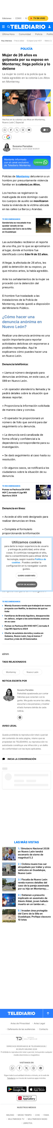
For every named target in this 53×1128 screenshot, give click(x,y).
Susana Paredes (23, 146)
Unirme (38, 162)
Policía (38, 34)
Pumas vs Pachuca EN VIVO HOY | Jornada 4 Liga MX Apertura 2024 (16, 492)
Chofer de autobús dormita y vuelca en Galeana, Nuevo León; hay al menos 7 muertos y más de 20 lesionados (24, 636)
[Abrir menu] (3, 27)
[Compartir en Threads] (22, 129)
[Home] (27, 27)
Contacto (43, 1029)
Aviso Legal (39, 1023)
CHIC (37, 1115)
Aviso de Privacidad (20, 1023)
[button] (7, 137)
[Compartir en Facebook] (10, 129)
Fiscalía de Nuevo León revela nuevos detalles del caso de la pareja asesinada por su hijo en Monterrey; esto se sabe (33, 885)
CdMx (18, 18)
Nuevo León (32, 672)
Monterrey (23, 176)
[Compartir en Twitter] (16, 129)
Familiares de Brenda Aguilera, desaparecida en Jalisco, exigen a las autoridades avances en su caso (27, 618)
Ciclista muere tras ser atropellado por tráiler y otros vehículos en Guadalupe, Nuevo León (34, 869)
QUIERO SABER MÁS (26, 575)
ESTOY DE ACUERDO (26, 584)
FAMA (46, 1115)
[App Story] (37, 1089)
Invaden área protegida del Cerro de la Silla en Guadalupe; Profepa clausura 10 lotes (34, 915)
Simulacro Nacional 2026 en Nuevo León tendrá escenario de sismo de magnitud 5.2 (33, 853)
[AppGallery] (26, 1098)
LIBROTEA (27, 1123)
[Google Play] (17, 1089)
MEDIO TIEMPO (25, 1115)
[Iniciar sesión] (49, 26)
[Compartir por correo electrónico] (29, 129)
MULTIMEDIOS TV (16, 1119)
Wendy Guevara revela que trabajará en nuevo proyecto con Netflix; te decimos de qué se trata (28, 608)
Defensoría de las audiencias (21, 1029)
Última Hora (8, 34)
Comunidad (25, 34)
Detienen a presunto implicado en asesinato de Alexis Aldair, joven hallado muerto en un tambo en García (33, 901)
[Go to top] (48, 1013)
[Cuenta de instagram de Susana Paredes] (19, 717)
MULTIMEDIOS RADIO (37, 1119)
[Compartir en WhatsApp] (4, 129)
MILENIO (10, 1115)
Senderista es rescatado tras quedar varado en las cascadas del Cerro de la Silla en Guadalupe (16, 227)
